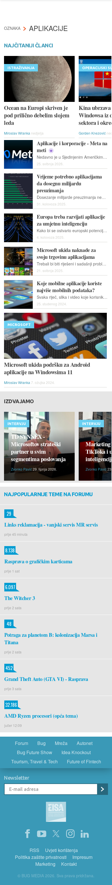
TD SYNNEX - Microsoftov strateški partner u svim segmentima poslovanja (38, 448)
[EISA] (56, 813)
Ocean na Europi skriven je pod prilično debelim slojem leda (36, 115)
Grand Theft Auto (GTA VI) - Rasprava (46, 679)
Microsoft (19, 325)
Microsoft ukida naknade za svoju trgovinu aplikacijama (66, 253)
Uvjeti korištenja (61, 850)
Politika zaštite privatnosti (41, 857)
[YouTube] (41, 834)
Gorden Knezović (92, 133)
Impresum (82, 857)
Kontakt (69, 864)
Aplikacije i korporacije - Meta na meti (72, 146)
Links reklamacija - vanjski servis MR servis (51, 524)
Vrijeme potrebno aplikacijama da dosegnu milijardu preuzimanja (69, 183)
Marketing (45, 864)
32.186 (10, 704)
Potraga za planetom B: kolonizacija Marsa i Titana (50, 638)
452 (8, 668)
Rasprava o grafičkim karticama (38, 561)
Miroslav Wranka (17, 133)
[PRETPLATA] (102, 789)
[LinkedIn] (84, 834)
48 (7, 623)
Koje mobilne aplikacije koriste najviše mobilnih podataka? (69, 287)
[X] (56, 834)
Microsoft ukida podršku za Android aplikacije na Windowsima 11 (47, 368)
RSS (34, 850)
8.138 (9, 550)
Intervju (16, 424)
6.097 (9, 587)
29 (7, 513)
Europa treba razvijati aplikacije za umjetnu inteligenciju (71, 220)
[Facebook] (27, 834)
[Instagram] (70, 834)
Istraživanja (20, 68)
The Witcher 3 (19, 598)
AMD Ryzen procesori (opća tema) (41, 715)
